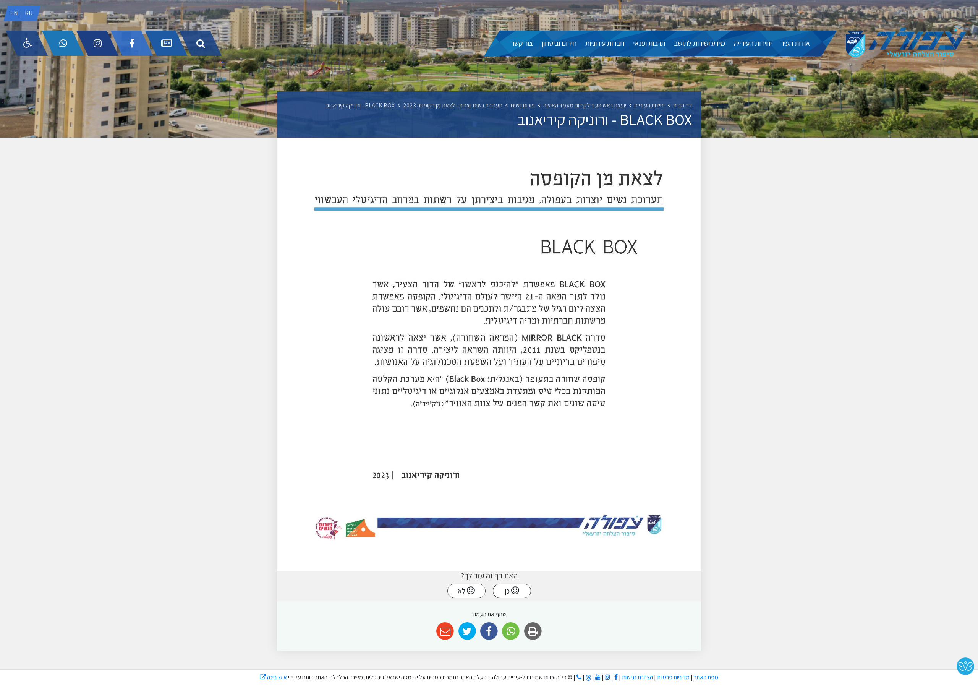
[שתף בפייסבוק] (489, 631)
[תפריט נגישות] (26, 43)
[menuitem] (795, 43)
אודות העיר (795, 43)
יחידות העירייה (753, 43)
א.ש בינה (273, 677)
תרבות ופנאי (649, 43)
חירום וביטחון (559, 43)
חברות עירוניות (604, 43)
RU (28, 13)
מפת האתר (706, 677)
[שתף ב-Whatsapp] (511, 631)
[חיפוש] (200, 43)
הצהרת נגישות (637, 677)
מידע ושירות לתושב (699, 43)
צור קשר (522, 43)
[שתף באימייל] (445, 631)
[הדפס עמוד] (533, 631)
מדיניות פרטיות (673, 677)
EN (14, 13)
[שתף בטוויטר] (467, 631)
